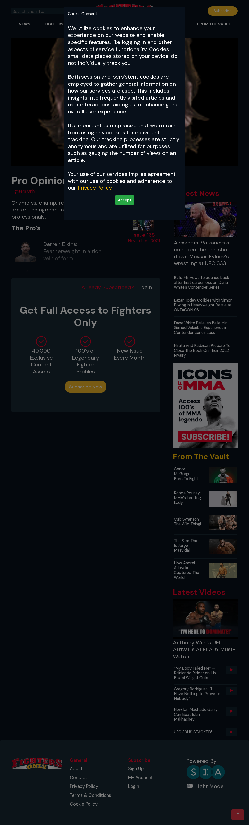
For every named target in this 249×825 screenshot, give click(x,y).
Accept (124, 199)
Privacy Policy (95, 187)
